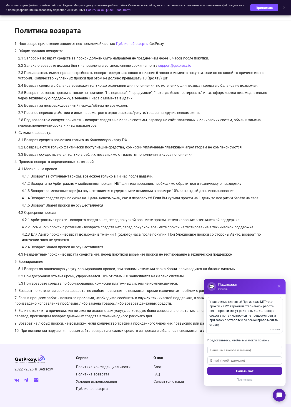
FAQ (156, 374)
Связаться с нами (168, 381)
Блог (157, 367)
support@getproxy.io (174, 65)
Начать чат (244, 371)
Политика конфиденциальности (103, 367)
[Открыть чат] (279, 395)
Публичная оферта (92, 389)
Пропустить (245, 379)
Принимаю (264, 8)
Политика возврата (92, 374)
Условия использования (96, 381)
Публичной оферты (132, 44)
